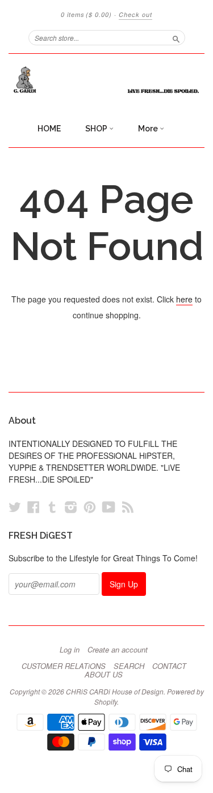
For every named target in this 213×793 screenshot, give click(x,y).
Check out (135, 14)
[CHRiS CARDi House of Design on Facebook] (33, 506)
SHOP (97, 128)
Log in (70, 650)
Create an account (117, 650)
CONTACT (169, 666)
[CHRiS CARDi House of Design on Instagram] (71, 506)
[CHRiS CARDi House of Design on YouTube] (108, 506)
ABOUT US (104, 675)
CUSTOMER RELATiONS (64, 666)
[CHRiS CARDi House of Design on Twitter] (15, 506)
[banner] (106, 80)
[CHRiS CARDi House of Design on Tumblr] (52, 506)
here (184, 299)
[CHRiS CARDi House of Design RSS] (128, 506)
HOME (49, 128)
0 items (86, 14)
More (149, 128)
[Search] (176, 37)
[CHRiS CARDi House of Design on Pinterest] (89, 506)
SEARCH (129, 666)
